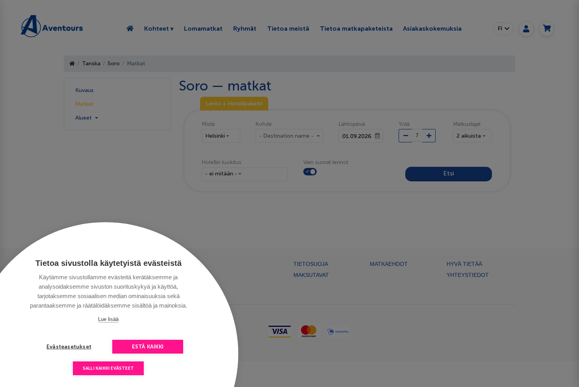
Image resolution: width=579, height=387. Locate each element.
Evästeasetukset (68, 346)
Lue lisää (108, 319)
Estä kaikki (147, 346)
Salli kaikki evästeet (108, 368)
